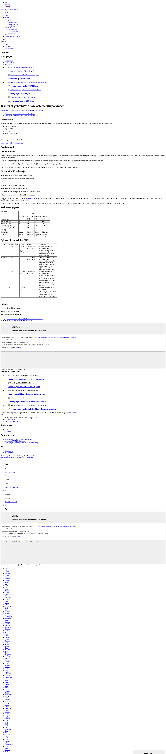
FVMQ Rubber (13, 31)
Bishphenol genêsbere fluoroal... (21, 79)
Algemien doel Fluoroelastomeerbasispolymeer (26, 394)
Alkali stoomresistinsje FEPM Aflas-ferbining (26, 379)
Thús (6, 15)
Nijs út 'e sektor (9, 452)
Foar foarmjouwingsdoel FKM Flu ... (23, 86)
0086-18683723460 (11, 502)
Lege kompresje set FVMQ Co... (21, 101)
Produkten (8, 28)
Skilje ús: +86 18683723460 (9, 9)
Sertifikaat (11, 26)
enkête (74, 413)
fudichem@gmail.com (11, 421)
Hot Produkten (5, 457)
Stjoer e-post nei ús (6, 143)
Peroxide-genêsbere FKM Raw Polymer (20, 320)
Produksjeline (12, 22)
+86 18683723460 (10, 419)
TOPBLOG (20, 457)
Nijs (6, 34)
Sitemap (13, 457)
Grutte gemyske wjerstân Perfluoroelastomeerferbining (21, 443)
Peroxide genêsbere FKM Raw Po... (22, 71)
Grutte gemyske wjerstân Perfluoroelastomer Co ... (28, 402)
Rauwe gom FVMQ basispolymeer (15, 441)
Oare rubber (12, 33)
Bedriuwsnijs (9, 451)
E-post (21, 143)
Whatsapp (16, 143)
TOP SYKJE (30, 457)
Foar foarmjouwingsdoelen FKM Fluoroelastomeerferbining (25, 319)
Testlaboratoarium (13, 24)
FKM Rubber (12, 29)
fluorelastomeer (30, 198)
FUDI (10, 19)
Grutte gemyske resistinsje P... (20, 94)
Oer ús (7, 17)
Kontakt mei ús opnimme (12, 36)
